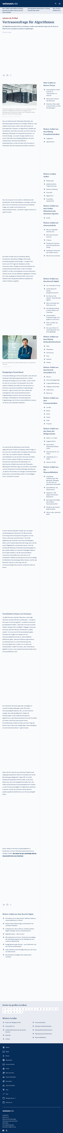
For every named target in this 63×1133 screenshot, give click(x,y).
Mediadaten (5, 1123)
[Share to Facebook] (7, 75)
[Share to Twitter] (11, 75)
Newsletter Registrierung (9, 1127)
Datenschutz (5, 1117)
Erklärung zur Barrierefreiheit (9, 1121)
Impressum (5, 1115)
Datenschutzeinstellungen (9, 1119)
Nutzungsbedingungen (8, 1125)
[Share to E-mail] (4, 75)
